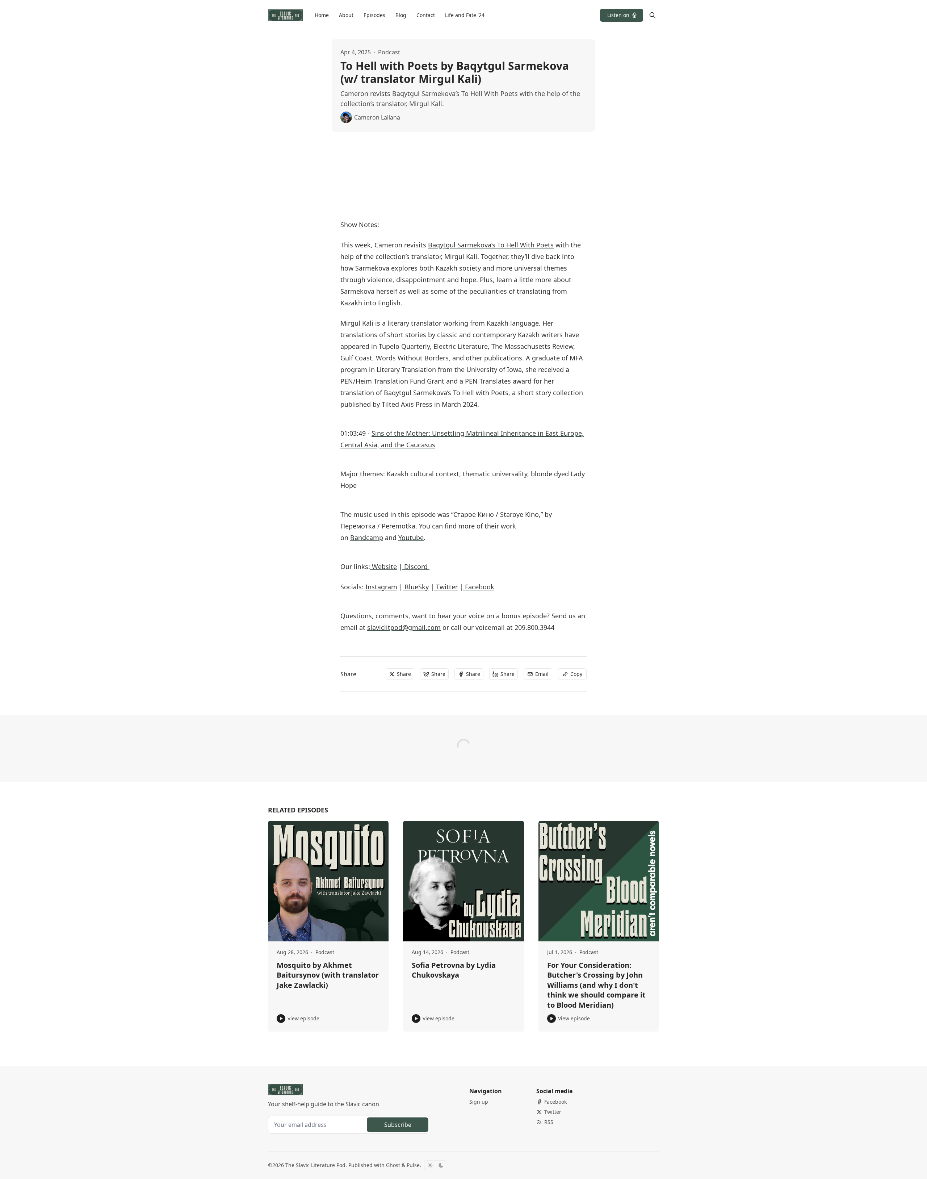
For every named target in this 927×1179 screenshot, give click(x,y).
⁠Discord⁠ (415, 566)
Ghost (393, 1165)
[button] (621, 15)
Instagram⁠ (381, 586)
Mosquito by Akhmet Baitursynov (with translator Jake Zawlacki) (328, 975)
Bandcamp (366, 537)
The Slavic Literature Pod (315, 1165)
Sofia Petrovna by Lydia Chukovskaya (454, 970)
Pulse (413, 1165)
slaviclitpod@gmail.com (404, 627)
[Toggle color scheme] (435, 1165)
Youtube (411, 537)
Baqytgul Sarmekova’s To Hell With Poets (491, 245)
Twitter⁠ (446, 586)
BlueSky (416, 586)
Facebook (478, 586)
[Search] (652, 15)
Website (383, 566)
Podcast (389, 52)
